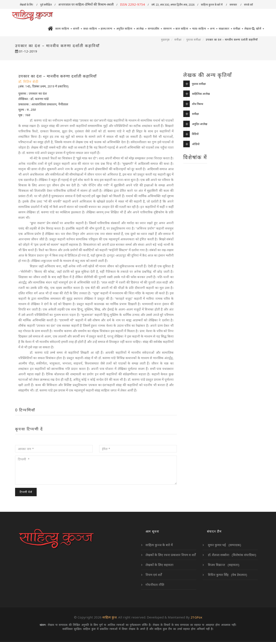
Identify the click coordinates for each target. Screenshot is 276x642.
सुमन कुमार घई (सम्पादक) (224, 545)
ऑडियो (195, 144)
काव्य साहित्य (63, 28)
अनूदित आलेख (199, 124)
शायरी (77, 28)
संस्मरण (169, 28)
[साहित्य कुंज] (32, 15)
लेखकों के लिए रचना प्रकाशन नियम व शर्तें (171, 555)
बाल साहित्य (183, 28)
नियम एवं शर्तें (154, 574)
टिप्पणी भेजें (26, 492)
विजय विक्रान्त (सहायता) (223, 565)
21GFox (196, 617)
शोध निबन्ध (197, 104)
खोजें (260, 28)
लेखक (247, 28)
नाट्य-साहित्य (200, 28)
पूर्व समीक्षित (46, 4)
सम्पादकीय (155, 28)
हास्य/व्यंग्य (108, 28)
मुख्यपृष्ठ (165, 39)
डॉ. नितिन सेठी (28, 81)
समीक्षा (238, 28)
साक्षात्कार (225, 28)
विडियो (195, 134)
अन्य (214, 28)
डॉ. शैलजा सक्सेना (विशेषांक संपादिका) (231, 555)
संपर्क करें (249, 4)
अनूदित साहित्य (125, 28)
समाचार (234, 4)
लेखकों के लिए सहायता (159, 565)
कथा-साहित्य (91, 28)
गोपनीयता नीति (155, 584)
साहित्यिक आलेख (201, 94)
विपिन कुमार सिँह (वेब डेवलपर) (227, 574)
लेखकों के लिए (27, 4)
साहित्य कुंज (109, 617)
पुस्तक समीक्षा (193, 39)
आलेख (141, 28)
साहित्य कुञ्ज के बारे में (212, 4)
